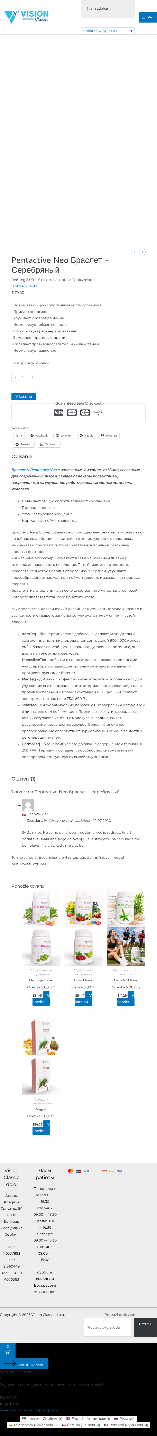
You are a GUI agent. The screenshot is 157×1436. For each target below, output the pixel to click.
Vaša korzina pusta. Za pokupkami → (32, 1410)
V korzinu (24, 396)
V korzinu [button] (41, 998)
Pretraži (145, 1327)
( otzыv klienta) (25, 286)
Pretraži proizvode (120, 1315)
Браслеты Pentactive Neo (34, 470)
